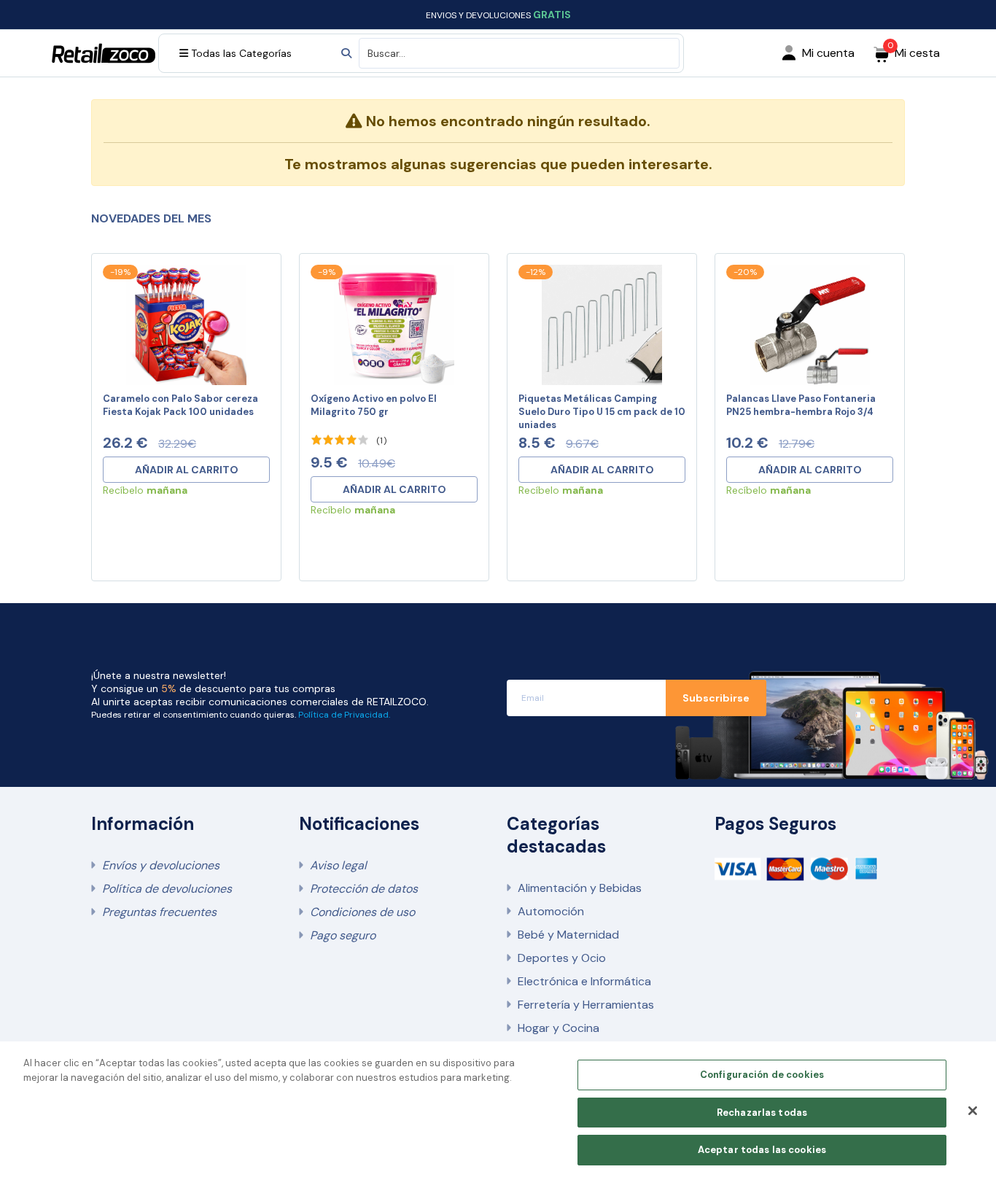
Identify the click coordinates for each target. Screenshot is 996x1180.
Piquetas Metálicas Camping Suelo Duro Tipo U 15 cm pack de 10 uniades (601, 411)
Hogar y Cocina (558, 1028)
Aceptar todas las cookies (762, 1150)
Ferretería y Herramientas (586, 1004)
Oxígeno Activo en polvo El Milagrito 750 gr (374, 405)
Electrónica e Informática (584, 981)
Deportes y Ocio (562, 958)
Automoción (551, 911)
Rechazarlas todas (762, 1112)
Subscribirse (716, 697)
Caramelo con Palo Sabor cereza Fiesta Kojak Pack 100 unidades (180, 405)
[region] (498, 1110)
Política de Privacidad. (344, 715)
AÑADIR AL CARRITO (186, 469)
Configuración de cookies (762, 1074)
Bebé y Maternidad (568, 934)
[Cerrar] (973, 1111)
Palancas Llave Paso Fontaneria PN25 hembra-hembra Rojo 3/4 (801, 405)
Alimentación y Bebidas (580, 888)
